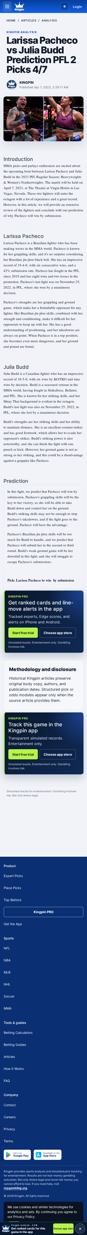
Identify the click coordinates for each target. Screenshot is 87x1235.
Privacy (9, 1129)
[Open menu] (7, 6)
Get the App (13, 924)
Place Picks (12, 888)
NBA (7, 960)
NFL (7, 948)
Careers (10, 1117)
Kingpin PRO (44, 912)
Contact (10, 1105)
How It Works (14, 1069)
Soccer (9, 996)
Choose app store (58, 633)
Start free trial (23, 633)
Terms (8, 1141)
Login (77, 7)
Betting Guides (15, 1045)
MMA (7, 1008)
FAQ (7, 1081)
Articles (28, 20)
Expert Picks (13, 876)
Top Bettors (12, 900)
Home (11, 20)
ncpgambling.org (15, 1188)
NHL (7, 984)
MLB (7, 972)
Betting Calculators (18, 1033)
